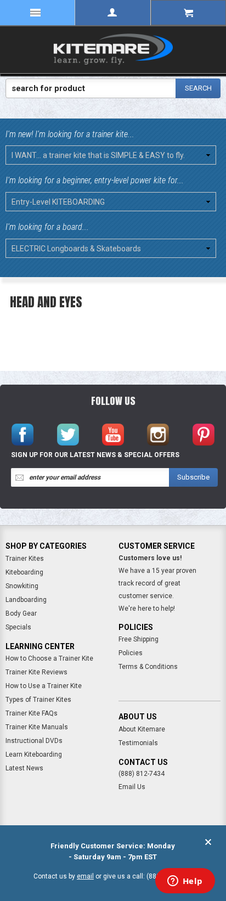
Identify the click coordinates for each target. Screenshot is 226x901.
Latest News (24, 768)
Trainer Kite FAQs (31, 713)
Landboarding (26, 600)
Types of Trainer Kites (38, 699)
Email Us (131, 787)
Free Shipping (138, 639)
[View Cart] (188, 13)
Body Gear (21, 613)
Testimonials (138, 743)
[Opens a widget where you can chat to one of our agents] (185, 882)
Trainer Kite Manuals (36, 727)
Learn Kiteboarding (33, 754)
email (85, 876)
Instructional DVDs (34, 741)
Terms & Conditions (148, 667)
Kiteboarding (24, 572)
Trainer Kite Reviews (36, 672)
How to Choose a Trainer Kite (49, 658)
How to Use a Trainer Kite (43, 686)
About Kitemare (141, 729)
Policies (130, 653)
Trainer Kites (24, 558)
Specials (18, 627)
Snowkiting (21, 586)
